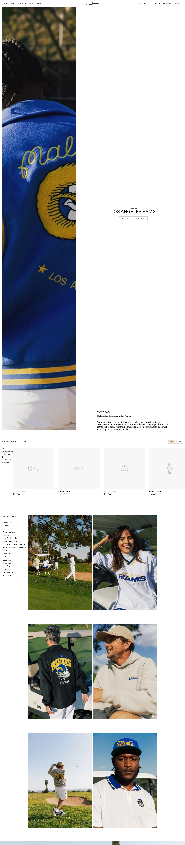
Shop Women (140, 218)
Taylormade (7, 563)
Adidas (6, 551)
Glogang (6, 569)
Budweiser (7, 560)
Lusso (5, 529)
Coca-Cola (7, 554)
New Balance (8, 572)
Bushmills (7, 526)
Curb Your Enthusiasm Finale (14, 544)
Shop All (22, 442)
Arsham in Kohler (9, 532)
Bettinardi (7, 576)
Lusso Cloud (7, 523)
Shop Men (125, 218)
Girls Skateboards (10, 557)
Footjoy (6, 535)
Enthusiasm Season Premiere (14, 548)
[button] (5, 4)
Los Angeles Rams (10, 541)
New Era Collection (10, 538)
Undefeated (8, 566)
